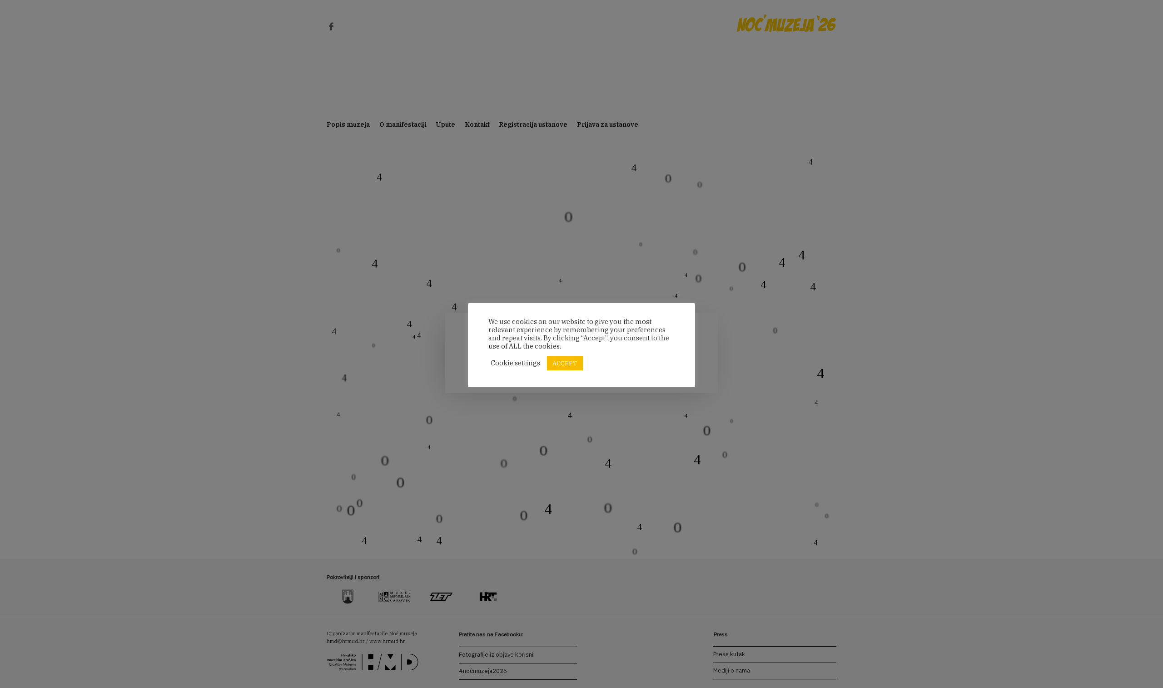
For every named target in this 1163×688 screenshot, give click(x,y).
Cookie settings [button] (515, 363)
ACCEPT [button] (564, 363)
